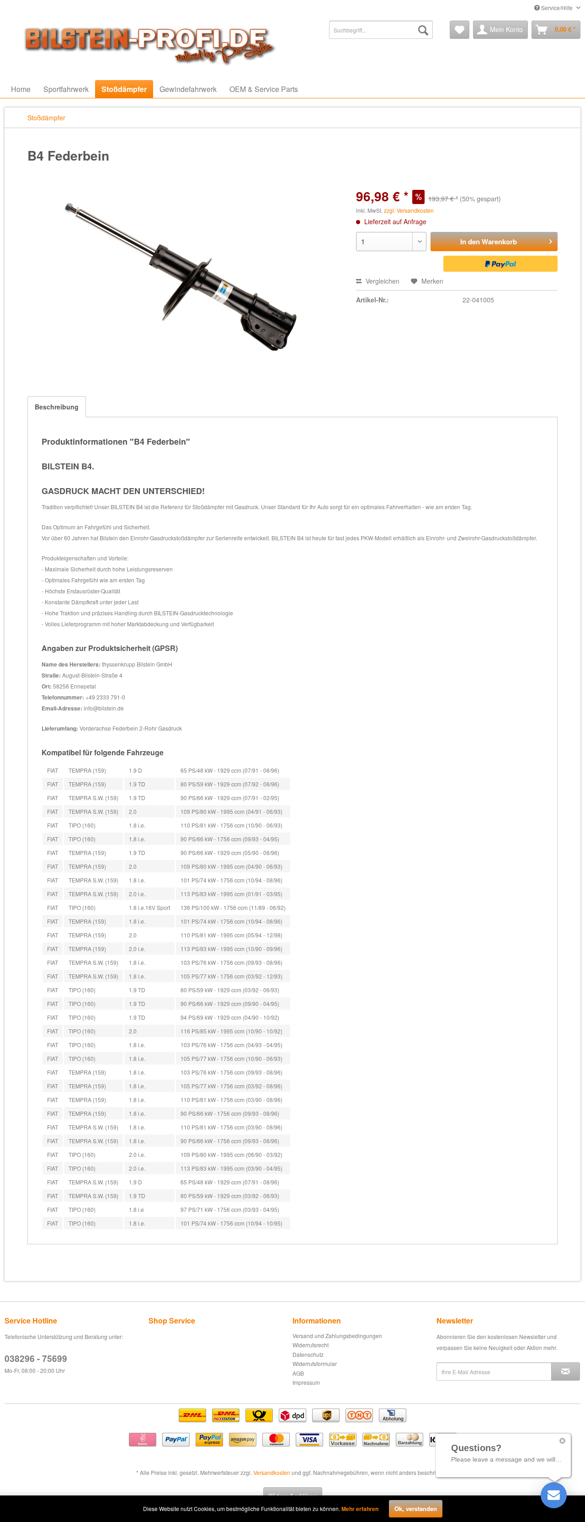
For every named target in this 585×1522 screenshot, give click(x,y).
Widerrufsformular (314, 1363)
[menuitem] (381, 30)
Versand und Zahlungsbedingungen (337, 1335)
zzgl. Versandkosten (409, 210)
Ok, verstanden (415, 1508)
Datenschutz (308, 1354)
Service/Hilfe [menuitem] (557, 7)
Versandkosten (271, 1472)
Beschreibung (57, 406)
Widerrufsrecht (310, 1345)
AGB (298, 1373)
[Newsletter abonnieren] (565, 1371)
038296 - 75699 (36, 1358)
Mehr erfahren (359, 1509)
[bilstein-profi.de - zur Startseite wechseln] (146, 43)
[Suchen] (423, 30)
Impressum (306, 1382)
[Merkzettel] (459, 30)
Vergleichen (381, 280)
